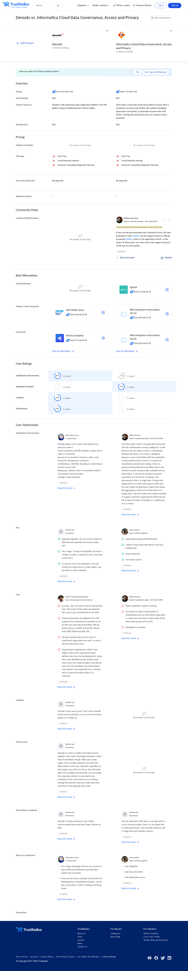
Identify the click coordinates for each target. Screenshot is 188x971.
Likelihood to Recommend (27, 376)
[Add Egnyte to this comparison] (167, 289)
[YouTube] (149, 958)
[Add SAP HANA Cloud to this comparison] (103, 312)
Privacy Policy (47, 957)
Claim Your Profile (152, 937)
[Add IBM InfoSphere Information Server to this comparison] (167, 314)
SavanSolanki (134, 530)
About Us (81, 933)
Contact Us (82, 947)
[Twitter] (163, 958)
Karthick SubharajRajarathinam (76, 597)
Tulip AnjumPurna (72, 435)
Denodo (57, 44)
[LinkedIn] (169, 958)
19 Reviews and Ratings (60, 48)
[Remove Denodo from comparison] (107, 30)
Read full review (65, 488)
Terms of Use (22, 957)
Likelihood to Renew (25, 387)
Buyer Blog (115, 937)
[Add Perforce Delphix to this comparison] (103, 338)
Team (79, 937)
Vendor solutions (99, 5)
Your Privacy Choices (65, 957)
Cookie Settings (109, 957)
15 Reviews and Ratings (124, 52)
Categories (82, 5)
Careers (81, 940)
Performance (22, 409)
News (79, 943)
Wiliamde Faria (131, 218)
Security (34, 957)
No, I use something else (156, 72)
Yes (137, 72)
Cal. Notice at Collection (88, 957)
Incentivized (121, 251)
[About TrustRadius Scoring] (54, 91)
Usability (20, 398)
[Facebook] (156, 958)
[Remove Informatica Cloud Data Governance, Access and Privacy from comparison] (171, 30)
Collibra (135, 236)
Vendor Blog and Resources (156, 940)
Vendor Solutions (151, 933)
